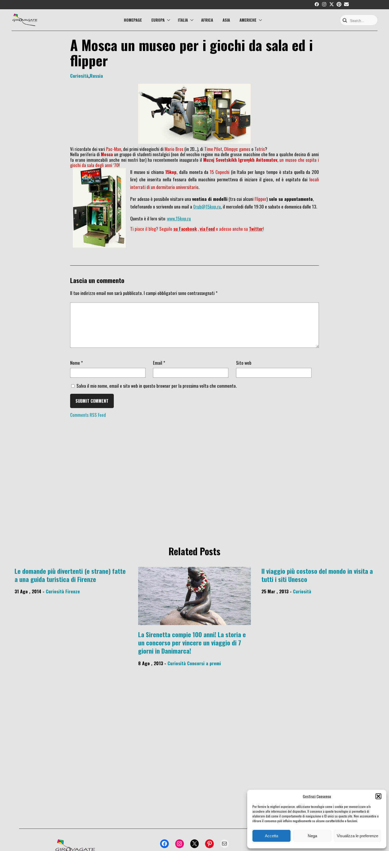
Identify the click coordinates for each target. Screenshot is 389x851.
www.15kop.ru (179, 218)
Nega (312, 836)
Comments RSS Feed (88, 414)
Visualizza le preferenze (357, 836)
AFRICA (207, 20)
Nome (76, 362)
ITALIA (183, 20)
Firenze (72, 591)
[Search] (344, 20)
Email (159, 362)
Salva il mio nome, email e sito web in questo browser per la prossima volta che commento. (156, 385)
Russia (96, 75)
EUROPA (158, 20)
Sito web (243, 362)
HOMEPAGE (133, 20)
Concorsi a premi (204, 663)
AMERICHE (247, 20)
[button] (378, 796)
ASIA (226, 20)
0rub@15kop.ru (207, 206)
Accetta (271, 836)
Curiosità (79, 75)
